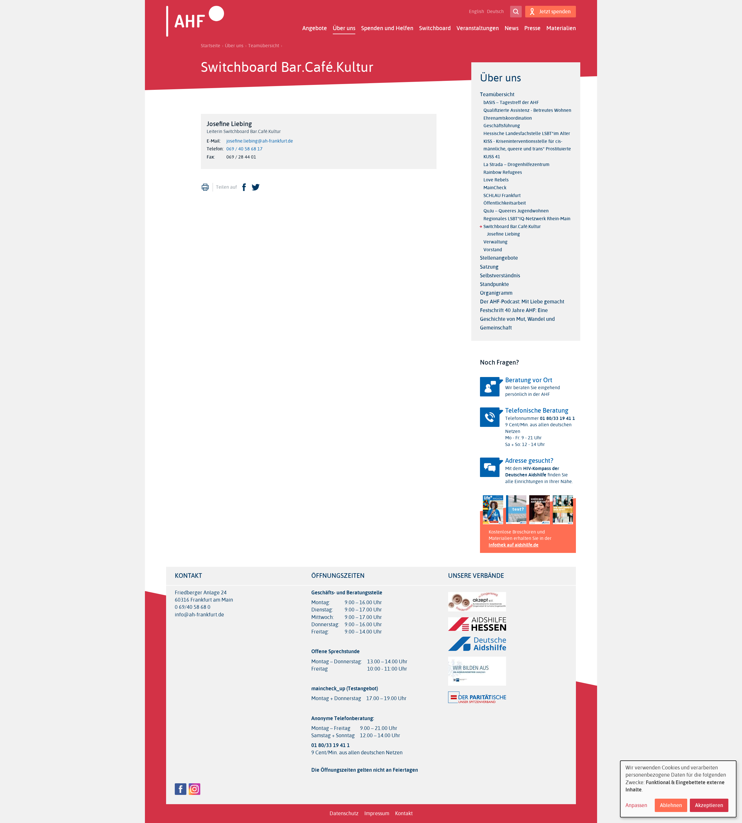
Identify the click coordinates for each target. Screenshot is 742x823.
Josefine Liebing (503, 234)
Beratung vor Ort (528, 380)
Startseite (210, 46)
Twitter (255, 187)
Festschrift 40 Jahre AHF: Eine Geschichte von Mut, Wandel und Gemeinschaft (517, 319)
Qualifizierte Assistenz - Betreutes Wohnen (527, 110)
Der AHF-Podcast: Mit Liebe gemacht (522, 301)
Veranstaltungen (478, 28)
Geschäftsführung (501, 125)
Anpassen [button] (636, 805)
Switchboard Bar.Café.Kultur (512, 226)
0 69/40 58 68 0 (192, 607)
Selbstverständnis (500, 275)
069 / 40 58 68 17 (244, 148)
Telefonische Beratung (536, 410)
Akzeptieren (709, 805)
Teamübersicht (263, 46)
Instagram (194, 789)
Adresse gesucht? (529, 460)
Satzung (489, 267)
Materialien (561, 28)
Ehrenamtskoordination (507, 118)
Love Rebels (496, 179)
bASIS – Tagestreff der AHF (511, 102)
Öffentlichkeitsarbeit (504, 203)
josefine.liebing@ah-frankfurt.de (259, 141)
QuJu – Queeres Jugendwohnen (516, 210)
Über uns (344, 28)
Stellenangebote (499, 258)
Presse (532, 28)
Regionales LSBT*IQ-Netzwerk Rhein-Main (526, 218)
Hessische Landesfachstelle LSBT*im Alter (526, 133)
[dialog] (678, 789)
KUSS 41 (491, 156)
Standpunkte (494, 284)
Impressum (376, 813)
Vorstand (492, 249)
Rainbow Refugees (502, 172)
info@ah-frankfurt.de (199, 614)
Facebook (244, 187)
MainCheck (494, 187)
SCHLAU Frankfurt (502, 195)
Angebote (314, 28)
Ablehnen (671, 805)
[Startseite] (195, 21)
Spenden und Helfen (387, 28)
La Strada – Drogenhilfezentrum (516, 164)
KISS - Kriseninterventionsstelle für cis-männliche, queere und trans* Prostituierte (527, 145)
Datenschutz (344, 813)
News (512, 28)
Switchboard (435, 28)
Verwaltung (495, 241)
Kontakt (404, 813)
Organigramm (496, 293)
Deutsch (495, 11)
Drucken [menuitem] (205, 187)
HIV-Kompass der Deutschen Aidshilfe (532, 471)
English (476, 11)
